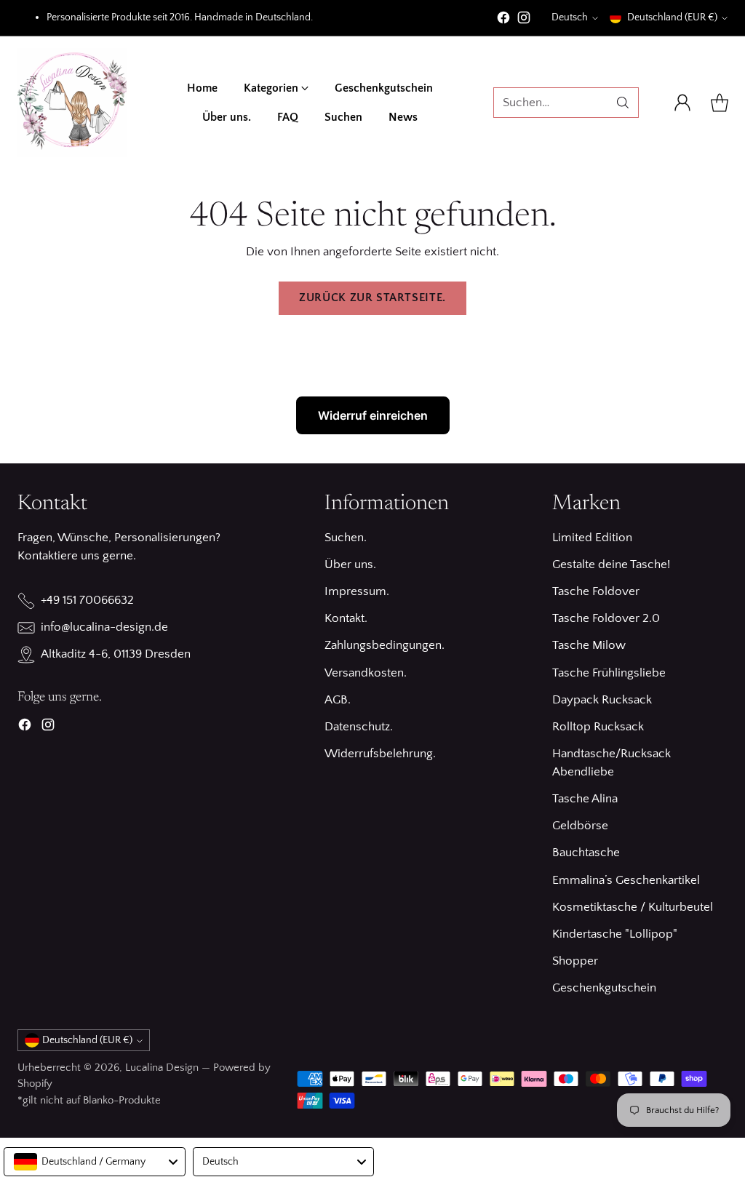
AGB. (337, 699)
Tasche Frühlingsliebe (609, 672)
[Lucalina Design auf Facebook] (503, 20)
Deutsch (569, 17)
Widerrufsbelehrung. (380, 753)
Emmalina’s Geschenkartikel (626, 880)
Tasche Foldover (596, 591)
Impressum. (356, 591)
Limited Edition (592, 537)
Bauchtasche (586, 852)
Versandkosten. (365, 672)
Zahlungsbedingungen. (384, 645)
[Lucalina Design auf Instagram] (524, 20)
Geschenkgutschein (604, 987)
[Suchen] (623, 102)
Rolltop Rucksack (598, 726)
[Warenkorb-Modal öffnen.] (719, 102)
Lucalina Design (162, 1067)
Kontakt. (345, 618)
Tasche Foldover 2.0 (606, 618)
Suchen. (345, 537)
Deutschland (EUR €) (672, 17)
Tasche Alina (585, 798)
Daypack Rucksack (602, 699)
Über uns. (350, 564)
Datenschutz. (358, 726)
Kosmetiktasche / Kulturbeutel (632, 907)
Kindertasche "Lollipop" (614, 934)
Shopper (575, 960)
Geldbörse (580, 825)
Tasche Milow (589, 645)
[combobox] (95, 1161)
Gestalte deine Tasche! (611, 564)
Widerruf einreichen (373, 415)
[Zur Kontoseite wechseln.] (682, 102)
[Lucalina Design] (72, 102)
